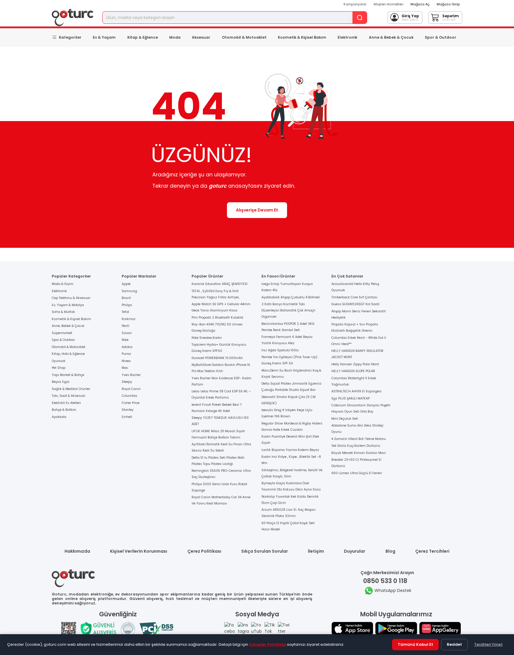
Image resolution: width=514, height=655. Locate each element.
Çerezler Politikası (267, 644)
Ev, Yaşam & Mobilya (68, 305)
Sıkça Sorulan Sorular (264, 551)
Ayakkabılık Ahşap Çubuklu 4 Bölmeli (290, 297)
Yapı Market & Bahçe (68, 375)
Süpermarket (62, 333)
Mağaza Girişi (448, 4)
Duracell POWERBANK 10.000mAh (217, 358)
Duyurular (354, 551)
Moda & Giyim (62, 284)
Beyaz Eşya (60, 382)
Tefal (125, 312)
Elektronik (347, 37)
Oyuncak (58, 361)
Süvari (127, 333)
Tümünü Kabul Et (415, 644)
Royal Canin (131, 389)
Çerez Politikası (204, 551)
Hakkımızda (77, 551)
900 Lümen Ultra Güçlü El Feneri (356, 473)
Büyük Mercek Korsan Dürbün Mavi (358, 453)
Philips (127, 305)
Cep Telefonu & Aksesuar (71, 298)
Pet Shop (58, 368)
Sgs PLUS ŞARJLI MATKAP (350, 398)
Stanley (128, 410)
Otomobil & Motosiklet (244, 37)
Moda (175, 37)
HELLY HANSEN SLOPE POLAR (353, 371)
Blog (390, 551)
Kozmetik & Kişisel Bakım (302, 37)
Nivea (126, 361)
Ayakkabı (59, 417)
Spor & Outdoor (440, 37)
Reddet (454, 644)
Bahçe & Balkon (64, 410)
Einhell (127, 417)
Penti (125, 326)
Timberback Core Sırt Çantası (354, 297)
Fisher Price (131, 403)
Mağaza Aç (420, 4)
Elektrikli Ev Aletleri (66, 403)
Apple (126, 284)
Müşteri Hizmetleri (388, 4)
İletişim (316, 551)
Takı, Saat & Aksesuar (68, 396)
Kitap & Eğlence (142, 37)
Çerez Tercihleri (432, 551)
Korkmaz (129, 319)
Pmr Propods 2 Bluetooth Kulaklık (217, 317)
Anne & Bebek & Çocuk (391, 37)
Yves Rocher (131, 375)
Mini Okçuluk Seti (344, 418)
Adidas (127, 347)
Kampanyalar (355, 4)
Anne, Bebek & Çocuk (68, 326)
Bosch (126, 298)
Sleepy (127, 382)
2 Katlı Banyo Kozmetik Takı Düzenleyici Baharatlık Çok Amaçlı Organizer (288, 310)
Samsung (129, 291)
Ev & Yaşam (104, 37)
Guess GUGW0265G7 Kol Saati (355, 304)
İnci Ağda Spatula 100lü (280, 350)
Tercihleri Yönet (488, 644)
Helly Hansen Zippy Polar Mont (355, 364)
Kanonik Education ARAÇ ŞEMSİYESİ (219, 284)
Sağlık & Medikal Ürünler (71, 389)
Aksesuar (201, 37)
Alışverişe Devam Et (257, 210)
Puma (126, 354)
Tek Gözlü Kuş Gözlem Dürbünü (355, 446)
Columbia (129, 396)
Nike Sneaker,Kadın (207, 338)
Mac (125, 368)
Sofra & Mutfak (63, 312)
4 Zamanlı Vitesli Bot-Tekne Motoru (358, 439)
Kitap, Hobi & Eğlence (68, 354)
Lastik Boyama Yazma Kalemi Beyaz (290, 450)
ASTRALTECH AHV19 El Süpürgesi (356, 391)
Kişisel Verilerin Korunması (138, 551)
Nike (125, 340)
